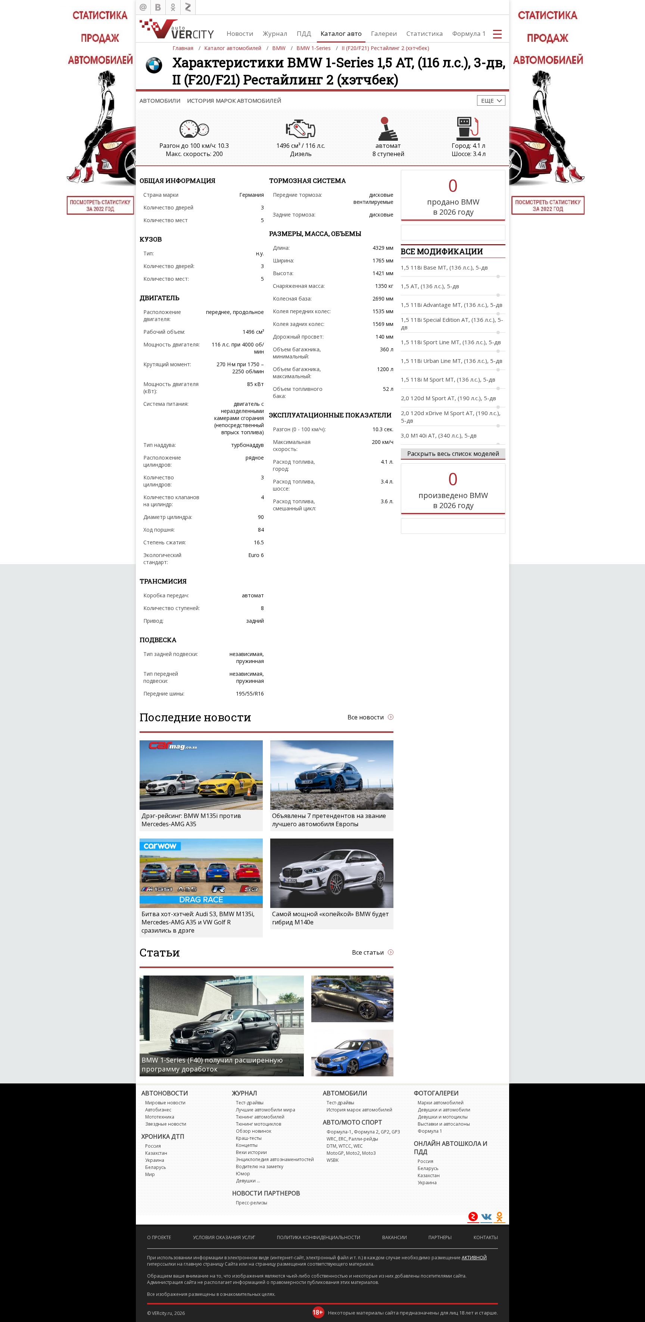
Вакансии (394, 1237)
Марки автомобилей (441, 1102)
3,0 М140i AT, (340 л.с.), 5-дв (439, 435)
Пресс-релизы (251, 1203)
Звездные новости (165, 1124)
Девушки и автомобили (444, 1110)
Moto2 (353, 1153)
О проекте (159, 1237)
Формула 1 (469, 33)
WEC (358, 1146)
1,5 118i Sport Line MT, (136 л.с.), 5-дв (451, 342)
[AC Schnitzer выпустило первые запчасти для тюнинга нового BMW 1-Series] (352, 1053)
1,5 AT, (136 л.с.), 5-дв (430, 286)
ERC (342, 1139)
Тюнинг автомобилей (260, 1117)
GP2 (385, 1132)
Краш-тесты (249, 1138)
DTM (331, 1146)
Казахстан (156, 1153)
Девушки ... (248, 1181)
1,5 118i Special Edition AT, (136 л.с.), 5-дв (452, 323)
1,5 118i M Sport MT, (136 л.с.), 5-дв (448, 379)
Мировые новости (165, 1102)
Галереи (384, 33)
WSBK (333, 1160)
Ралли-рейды (363, 1139)
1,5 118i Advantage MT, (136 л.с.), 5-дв (451, 304)
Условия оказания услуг (224, 1237)
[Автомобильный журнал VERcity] (177, 28)
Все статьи (368, 952)
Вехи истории (251, 1152)
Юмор (243, 1173)
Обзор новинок (253, 1131)
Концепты (247, 1145)
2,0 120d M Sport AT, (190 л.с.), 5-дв (448, 398)
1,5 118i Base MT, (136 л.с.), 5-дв (444, 267)
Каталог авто (341, 33)
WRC (331, 1139)
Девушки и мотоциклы (443, 1117)
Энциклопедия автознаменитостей (275, 1159)
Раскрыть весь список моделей (453, 454)
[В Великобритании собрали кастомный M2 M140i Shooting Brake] (352, 999)
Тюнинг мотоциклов (258, 1124)
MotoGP (335, 1153)
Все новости (366, 717)
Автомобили (160, 100)
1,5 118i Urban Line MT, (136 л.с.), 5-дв (451, 360)
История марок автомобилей (234, 100)
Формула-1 (339, 1132)
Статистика (424, 33)
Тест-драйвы (250, 1102)
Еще (487, 100)
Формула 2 (366, 1132)
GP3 (396, 1132)
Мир (150, 1174)
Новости (240, 33)
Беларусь (155, 1167)
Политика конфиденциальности (318, 1237)
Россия (153, 1146)
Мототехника (159, 1117)
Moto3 (369, 1153)
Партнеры (440, 1237)
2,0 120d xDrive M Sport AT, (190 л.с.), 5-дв (451, 416)
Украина (154, 1160)
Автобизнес (158, 1110)
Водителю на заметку (259, 1166)
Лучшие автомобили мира (265, 1110)
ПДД (304, 33)
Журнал (275, 33)
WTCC (345, 1146)
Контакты (486, 1237)
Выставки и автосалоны (444, 1124)
